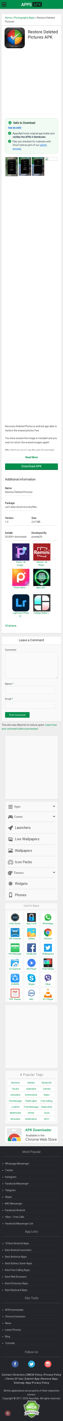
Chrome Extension (15, 1316)
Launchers (23, 828)
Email (9, 699)
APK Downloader (14, 1310)
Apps (16, 806)
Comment (10, 649)
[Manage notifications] (7, 1413)
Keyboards (46, 1107)
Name (9, 683)
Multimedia (15, 1113)
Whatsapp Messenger (17, 1163)
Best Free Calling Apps (17, 1270)
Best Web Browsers (16, 1277)
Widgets (21, 883)
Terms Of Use (14, 1378)
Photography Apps (24, 17)
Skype (8, 1197)
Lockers (15, 1107)
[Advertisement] (31, 81)
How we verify (14, 127)
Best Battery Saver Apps (18, 1263)
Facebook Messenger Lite (19, 1223)
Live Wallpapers (27, 839)
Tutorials (10, 1343)
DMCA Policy (34, 1374)
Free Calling (46, 1101)
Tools (47, 1113)
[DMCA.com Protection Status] (31, 1409)
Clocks (15, 1088)
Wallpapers (23, 850)
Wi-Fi (46, 1119)
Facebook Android (15, 1210)
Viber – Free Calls (14, 1217)
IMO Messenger (13, 1203)
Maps (47, 1094)
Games (18, 816)
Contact (7, 1374)
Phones (20, 895)
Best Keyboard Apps (16, 1290)
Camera (11, 625)
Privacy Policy (52, 1374)
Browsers (15, 1119)
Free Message (31, 1107)
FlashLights (31, 1101)
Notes (31, 1113)
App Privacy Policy (37, 1382)
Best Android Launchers (18, 1250)
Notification (31, 1119)
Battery (31, 1082)
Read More (31, 457)
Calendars (31, 1088)
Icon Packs (23, 862)
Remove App (49, 1378)
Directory (19, 1374)
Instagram (10, 1177)
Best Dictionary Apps (16, 1283)
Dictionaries (31, 1094)
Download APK (32, 466)
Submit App (32, 1378)
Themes (18, 872)
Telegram (10, 1190)
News (8, 1323)
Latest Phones (13, 1330)
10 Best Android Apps (17, 1243)
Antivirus (15, 1082)
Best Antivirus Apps (16, 1257)
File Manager (15, 1101)
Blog (7, 1336)
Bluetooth (47, 1082)
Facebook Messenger (17, 1183)
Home (8, 17)
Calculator (15, 1094)
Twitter (9, 1170)
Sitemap (19, 1382)
